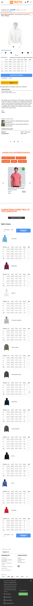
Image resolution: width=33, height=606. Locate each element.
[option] (16, 33)
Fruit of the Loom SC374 (7, 91)
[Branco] (17, 53)
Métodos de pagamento (6, 563)
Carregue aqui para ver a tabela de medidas (21, 57)
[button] (25, 2)
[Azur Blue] (5, 53)
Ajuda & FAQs (4, 568)
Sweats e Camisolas (21, 157)
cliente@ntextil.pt (21, 559)
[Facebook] (10, 141)
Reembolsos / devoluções (7, 566)
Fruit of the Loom (5, 14)
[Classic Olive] (11, 53)
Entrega (3, 564)
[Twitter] (14, 141)
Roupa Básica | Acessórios (8, 157)
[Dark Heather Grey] (22, 53)
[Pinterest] (18, 141)
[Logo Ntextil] (16, 2)
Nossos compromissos (6, 570)
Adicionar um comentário (16, 217)
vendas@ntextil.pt (21, 562)
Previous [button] (3, 34)
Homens (14, 161)
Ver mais (5, 591)
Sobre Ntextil (4, 558)
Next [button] (31, 34)
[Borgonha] (28, 53)
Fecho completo (6, 161)
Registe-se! (6, 552)
